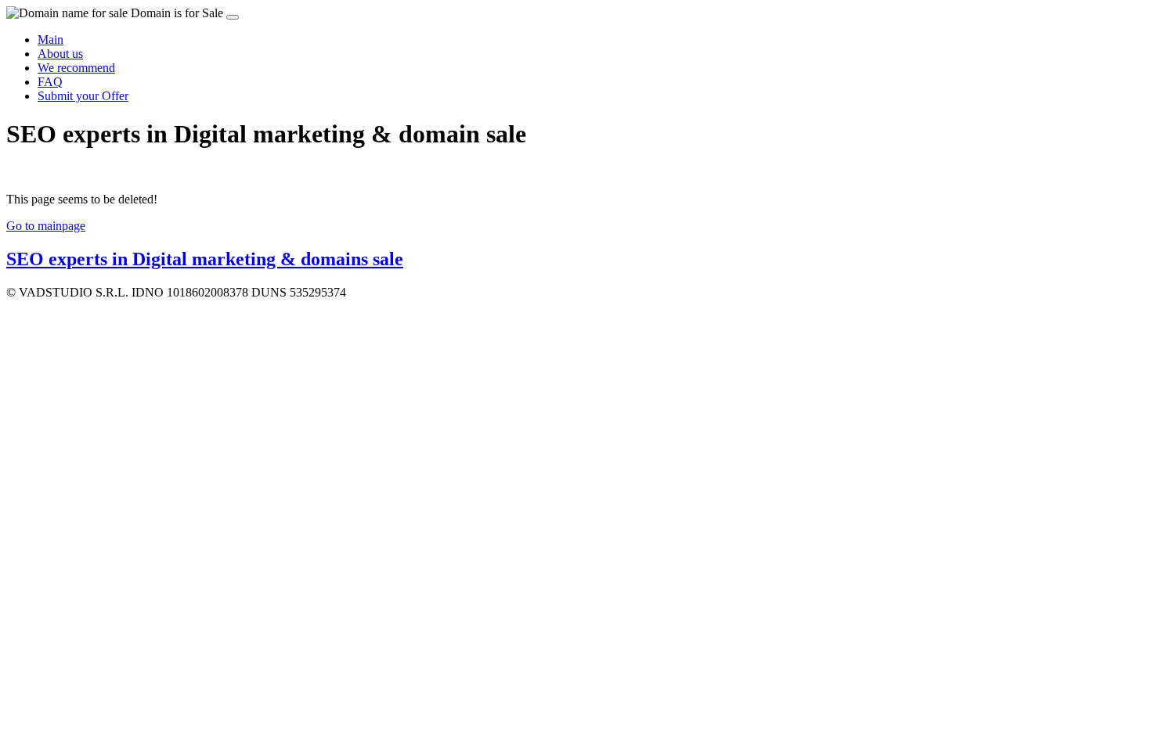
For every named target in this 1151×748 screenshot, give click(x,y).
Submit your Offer (83, 95)
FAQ (50, 81)
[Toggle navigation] (232, 17)
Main (50, 39)
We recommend (76, 67)
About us (60, 53)
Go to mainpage (45, 225)
